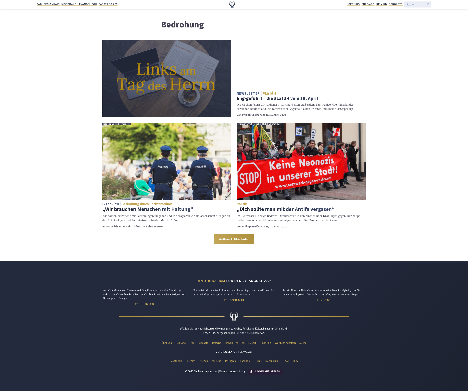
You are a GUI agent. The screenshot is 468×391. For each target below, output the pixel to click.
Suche (303, 343)
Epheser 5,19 (234, 300)
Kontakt (266, 343)
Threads (203, 361)
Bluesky (190, 361)
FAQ (191, 343)
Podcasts (396, 4)
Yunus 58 (323, 300)
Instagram (231, 361)
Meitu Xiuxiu (272, 361)
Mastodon (176, 361)
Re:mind (381, 4)
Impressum (211, 371)
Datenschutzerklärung (232, 371)
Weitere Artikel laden (234, 239)
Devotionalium (211, 281)
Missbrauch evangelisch (79, 4)
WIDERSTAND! (250, 343)
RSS (295, 361)
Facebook (245, 361)
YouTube (216, 361)
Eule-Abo (368, 4)
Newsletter (231, 343)
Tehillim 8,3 (144, 304)
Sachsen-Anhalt (48, 4)
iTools (286, 361)
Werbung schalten (285, 343)
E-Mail (258, 361)
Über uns (353, 4)
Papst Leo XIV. (108, 4)
